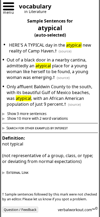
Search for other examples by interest (41, 133)
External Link (21, 184)
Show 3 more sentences (30, 119)
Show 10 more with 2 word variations (41, 124)
